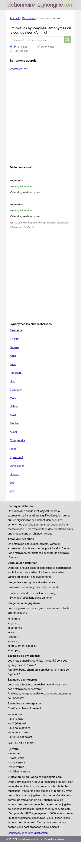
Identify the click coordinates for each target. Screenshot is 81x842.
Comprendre (17, 440)
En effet (14, 339)
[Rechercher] (67, 39)
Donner (14, 474)
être (12, 482)
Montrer (14, 423)
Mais (13, 398)
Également (16, 457)
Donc (13, 449)
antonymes (57, 28)
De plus (14, 347)
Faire (13, 364)
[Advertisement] (40, 118)
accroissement (19, 68)
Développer (17, 465)
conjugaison (23, 32)
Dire (12, 381)
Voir (12, 491)
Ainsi (13, 355)
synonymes (37, 28)
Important (15, 372)
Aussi (13, 432)
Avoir (13, 415)
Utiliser (14, 406)
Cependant (16, 389)
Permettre (16, 330)
